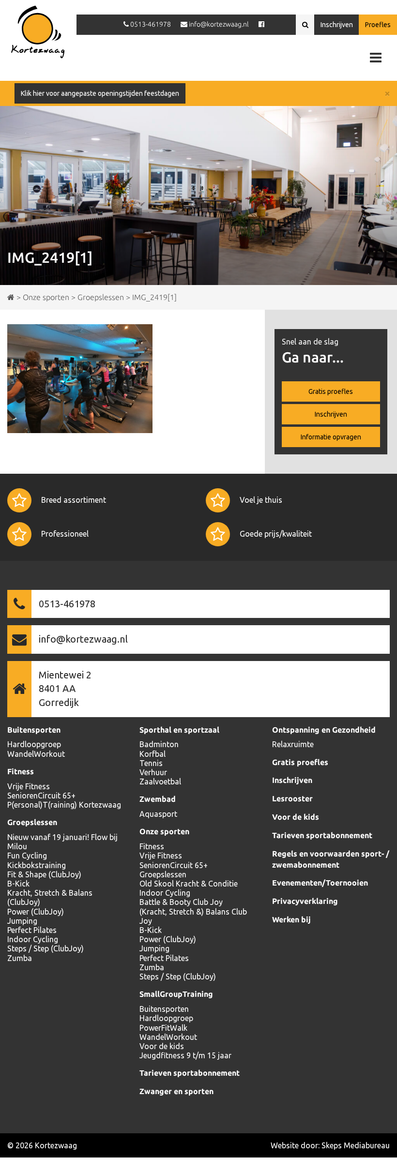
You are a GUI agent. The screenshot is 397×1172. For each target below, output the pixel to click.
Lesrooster (292, 798)
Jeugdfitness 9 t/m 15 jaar (185, 1055)
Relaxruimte (293, 744)
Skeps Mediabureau (355, 1145)
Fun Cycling (27, 855)
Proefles (378, 25)
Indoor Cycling (32, 939)
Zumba (19, 958)
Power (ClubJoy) (35, 911)
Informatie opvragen (331, 437)
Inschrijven (337, 25)
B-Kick (18, 883)
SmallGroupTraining (176, 994)
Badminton (159, 744)
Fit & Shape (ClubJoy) (44, 874)
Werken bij (291, 919)
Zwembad (157, 799)
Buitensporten (34, 729)
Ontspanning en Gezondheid (324, 729)
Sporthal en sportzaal (179, 729)
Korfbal (152, 754)
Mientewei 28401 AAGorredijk (65, 688)
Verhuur (153, 772)
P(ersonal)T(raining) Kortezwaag (64, 804)
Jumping (22, 921)
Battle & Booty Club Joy (181, 902)
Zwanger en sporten (176, 1091)
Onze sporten (164, 831)
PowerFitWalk (163, 1027)
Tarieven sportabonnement (189, 1072)
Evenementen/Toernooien (320, 882)
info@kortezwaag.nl (83, 639)
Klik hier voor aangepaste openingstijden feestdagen (100, 93)
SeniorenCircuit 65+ (41, 795)
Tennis (151, 763)
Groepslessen (32, 822)
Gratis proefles (330, 391)
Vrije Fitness (28, 786)
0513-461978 (67, 603)
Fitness (20, 771)
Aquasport (158, 814)
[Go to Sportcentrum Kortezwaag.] (11, 297)
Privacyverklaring (305, 901)
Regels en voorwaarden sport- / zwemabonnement (330, 859)
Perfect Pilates (32, 930)
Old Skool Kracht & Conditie (188, 883)
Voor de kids (161, 1046)
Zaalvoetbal (160, 781)
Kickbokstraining (36, 865)
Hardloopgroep (34, 744)
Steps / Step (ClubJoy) (45, 948)
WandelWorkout (36, 754)
